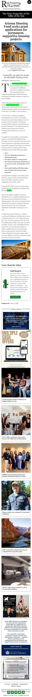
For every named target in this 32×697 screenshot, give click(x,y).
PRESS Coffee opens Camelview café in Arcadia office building (14, 588)
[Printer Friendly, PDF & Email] (2, 261)
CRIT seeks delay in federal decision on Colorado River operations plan (14, 550)
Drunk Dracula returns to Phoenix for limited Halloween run (14, 400)
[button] (8, 692)
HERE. (9, 190)
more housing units (12, 105)
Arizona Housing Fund (19, 83)
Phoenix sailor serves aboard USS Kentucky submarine (16, 513)
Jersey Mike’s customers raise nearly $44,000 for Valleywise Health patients (14, 438)
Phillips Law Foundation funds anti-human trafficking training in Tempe (14, 475)
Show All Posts (15, 297)
